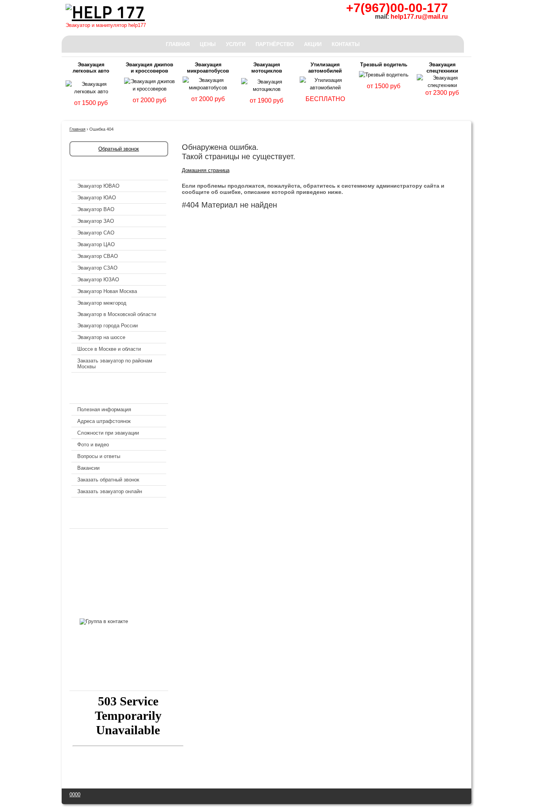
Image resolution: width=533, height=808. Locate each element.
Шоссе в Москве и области (109, 349)
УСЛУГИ (235, 44)
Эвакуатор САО (95, 233)
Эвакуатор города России (107, 326)
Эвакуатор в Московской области (116, 314)
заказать (91, 112)
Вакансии (88, 468)
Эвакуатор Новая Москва (107, 291)
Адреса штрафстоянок (104, 421)
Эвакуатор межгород (101, 303)
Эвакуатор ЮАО (96, 198)
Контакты (346, 44)
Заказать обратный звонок (108, 480)
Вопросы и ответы (98, 456)
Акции (313, 44)
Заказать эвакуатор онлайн (109, 491)
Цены (208, 44)
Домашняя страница (205, 170)
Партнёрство (275, 44)
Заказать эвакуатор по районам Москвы (114, 363)
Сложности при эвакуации (108, 433)
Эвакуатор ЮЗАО (98, 279)
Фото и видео (93, 445)
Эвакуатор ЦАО (96, 244)
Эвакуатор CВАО (97, 256)
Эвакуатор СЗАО (97, 268)
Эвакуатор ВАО (95, 209)
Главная (178, 44)
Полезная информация (104, 409)
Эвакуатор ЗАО (95, 221)
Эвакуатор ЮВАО (98, 186)
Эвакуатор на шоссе (101, 337)
